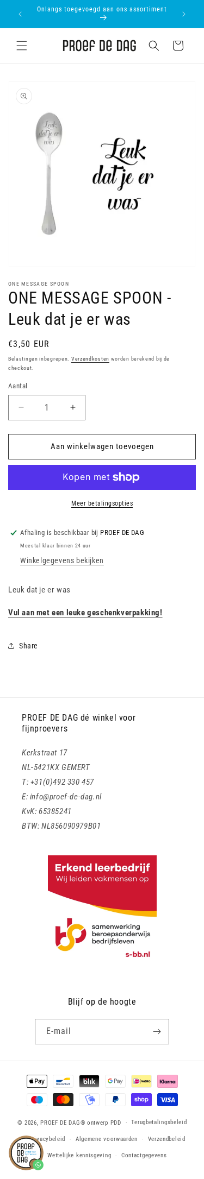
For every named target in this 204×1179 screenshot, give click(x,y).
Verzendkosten (90, 359)
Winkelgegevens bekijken (62, 560)
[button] (22, 46)
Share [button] (28, 645)
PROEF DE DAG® (62, 1122)
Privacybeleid (47, 1139)
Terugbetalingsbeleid (159, 1122)
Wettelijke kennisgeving (79, 1155)
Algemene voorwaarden (107, 1139)
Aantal (17, 386)
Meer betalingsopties (102, 503)
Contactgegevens (144, 1155)
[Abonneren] (157, 1031)
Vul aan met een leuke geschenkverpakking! (85, 612)
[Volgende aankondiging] (184, 14)
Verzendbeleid (167, 1139)
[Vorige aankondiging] (20, 14)
